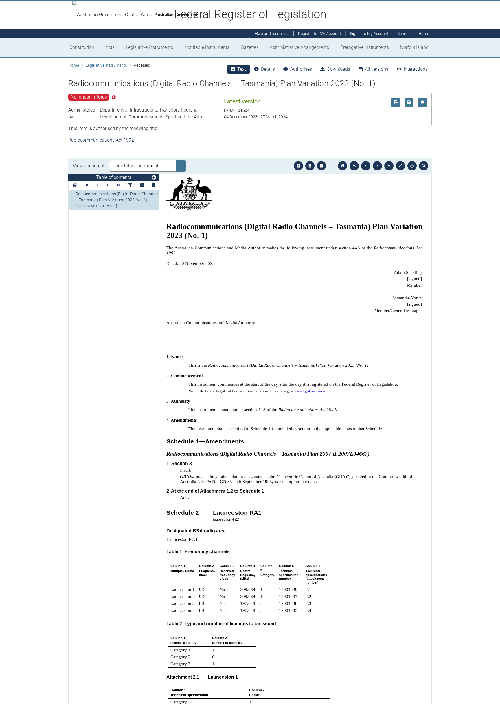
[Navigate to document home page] (75, 185)
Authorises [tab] (301, 69)
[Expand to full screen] (400, 165)
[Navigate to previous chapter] (354, 165)
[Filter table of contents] (130, 185)
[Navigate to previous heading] (97, 185)
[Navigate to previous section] (365, 165)
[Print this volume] (412, 165)
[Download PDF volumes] (310, 165)
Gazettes (250, 47)
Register (319, 33)
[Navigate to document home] (342, 165)
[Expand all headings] (142, 185)
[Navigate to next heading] (107, 185)
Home (73, 65)
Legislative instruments (149, 47)
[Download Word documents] (321, 165)
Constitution (81, 47)
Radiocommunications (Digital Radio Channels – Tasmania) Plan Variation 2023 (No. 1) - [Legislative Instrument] (117, 200)
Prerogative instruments (364, 47)
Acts (110, 47)
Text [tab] (241, 69)
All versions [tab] (376, 69)
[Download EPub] (298, 165)
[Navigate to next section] (377, 165)
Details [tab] (268, 69)
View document (88, 165)
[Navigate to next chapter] (389, 165)
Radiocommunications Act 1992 (101, 140)
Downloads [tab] (338, 69)
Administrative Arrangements (299, 47)
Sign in (369, 33)
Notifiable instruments (206, 47)
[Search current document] (423, 165)
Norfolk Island (414, 47)
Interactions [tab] (416, 69)
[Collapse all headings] (153, 185)
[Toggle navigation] (154, 177)
